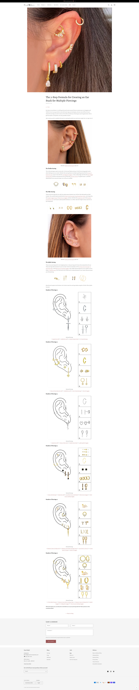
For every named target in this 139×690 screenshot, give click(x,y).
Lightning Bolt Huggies (83, 442)
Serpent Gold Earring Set (69, 165)
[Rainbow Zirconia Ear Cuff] (87, 212)
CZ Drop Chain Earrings (84, 266)
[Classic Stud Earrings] (52, 212)
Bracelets (48, 659)
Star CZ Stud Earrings (76, 390)
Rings (48, 655)
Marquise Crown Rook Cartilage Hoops (69, 548)
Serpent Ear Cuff (55, 339)
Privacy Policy (95, 659)
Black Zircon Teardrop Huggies (62, 268)
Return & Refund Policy (97, 653)
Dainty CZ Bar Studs (64, 442)
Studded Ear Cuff (64, 339)
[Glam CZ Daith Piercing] (56, 188)
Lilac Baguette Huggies (67, 174)
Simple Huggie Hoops (52, 197)
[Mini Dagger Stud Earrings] (74, 188)
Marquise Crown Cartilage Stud (53, 548)
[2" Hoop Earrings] (82, 282)
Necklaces (49, 657)
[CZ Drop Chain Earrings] (56, 282)
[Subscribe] (45, 671)
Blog (70, 653)
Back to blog (70, 613)
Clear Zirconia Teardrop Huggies (77, 603)
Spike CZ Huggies (73, 550)
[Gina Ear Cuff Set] (82, 188)
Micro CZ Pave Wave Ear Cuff (56, 390)
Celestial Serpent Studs (73, 339)
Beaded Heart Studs (73, 442)
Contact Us (26, 653)
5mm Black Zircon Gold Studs (72, 494)
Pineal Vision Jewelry (29, 687)
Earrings (48, 653)
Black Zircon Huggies (63, 197)
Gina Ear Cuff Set (74, 176)
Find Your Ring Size (73, 659)
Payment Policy (96, 657)
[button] (43, 5)
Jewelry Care (72, 657)
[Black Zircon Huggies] (78, 212)
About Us (71, 655)
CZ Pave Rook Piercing (51, 602)
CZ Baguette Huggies (64, 603)
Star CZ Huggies (86, 390)
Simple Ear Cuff (80, 197)
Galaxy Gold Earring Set (69, 259)
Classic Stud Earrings (69, 196)
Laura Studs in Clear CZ (83, 548)
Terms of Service (96, 661)
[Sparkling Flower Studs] (60, 212)
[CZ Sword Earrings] (65, 282)
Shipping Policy (96, 655)
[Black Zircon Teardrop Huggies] (74, 282)
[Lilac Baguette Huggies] (65, 188)
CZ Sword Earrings (84, 339)
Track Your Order (27, 663)
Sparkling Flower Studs (80, 196)
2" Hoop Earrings (52, 270)
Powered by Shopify (36, 687)
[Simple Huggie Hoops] (69, 212)
